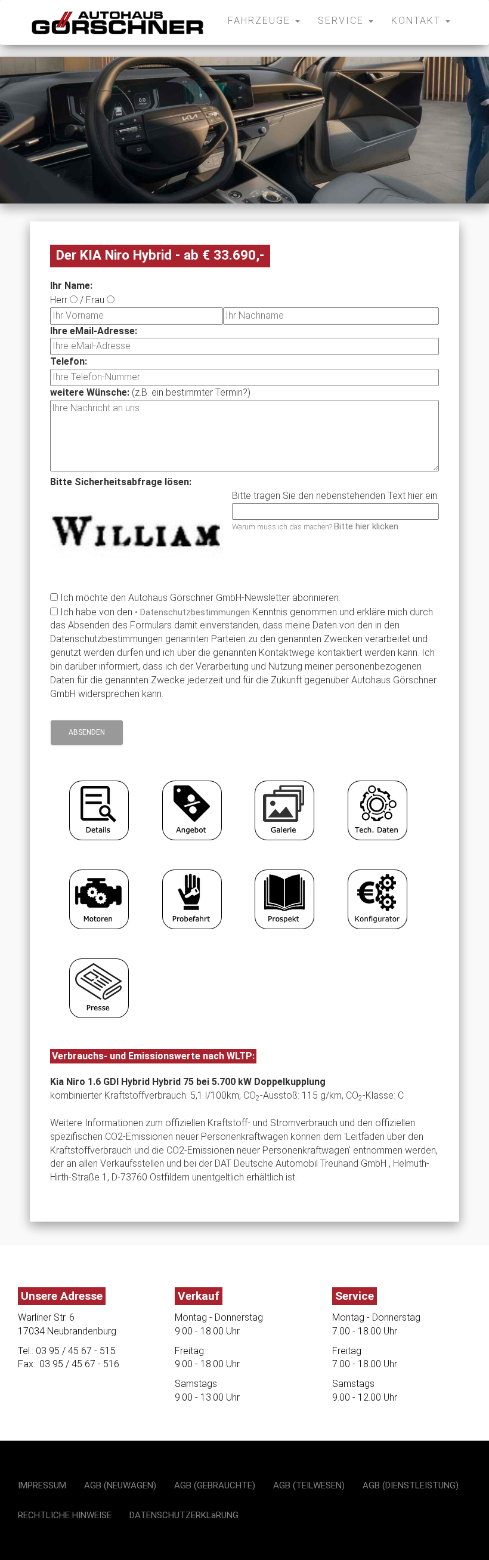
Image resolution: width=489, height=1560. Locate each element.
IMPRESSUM (42, 1485)
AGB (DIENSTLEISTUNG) (411, 1485)
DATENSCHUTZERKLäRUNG (184, 1515)
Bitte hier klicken (366, 526)
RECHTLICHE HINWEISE (65, 1515)
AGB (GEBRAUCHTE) (214, 1485)
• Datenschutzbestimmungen (192, 612)
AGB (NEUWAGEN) (120, 1485)
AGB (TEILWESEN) (309, 1485)
